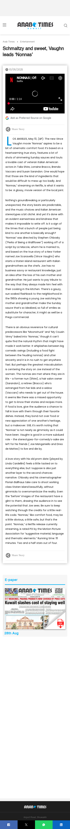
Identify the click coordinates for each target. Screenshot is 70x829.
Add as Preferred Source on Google (30, 118)
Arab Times (9, 42)
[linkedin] (61, 824)
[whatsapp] (43, 824)
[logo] (35, 25)
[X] (26, 824)
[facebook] (8, 824)
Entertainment (27, 42)
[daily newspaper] (35, 608)
